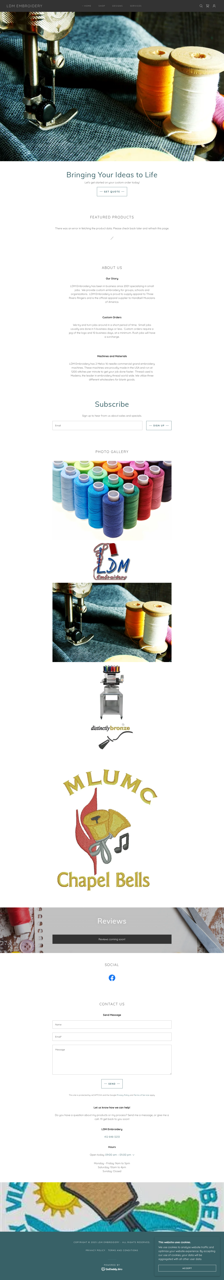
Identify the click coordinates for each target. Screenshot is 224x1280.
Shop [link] (102, 6)
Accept (187, 1268)
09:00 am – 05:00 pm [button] (118, 1154)
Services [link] (136, 6)
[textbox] (97, 425)
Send (112, 1083)
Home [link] (87, 6)
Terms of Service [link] (141, 1095)
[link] (24, 6)
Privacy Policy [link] (123, 1095)
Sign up (158, 425)
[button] (214, 6)
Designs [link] (117, 6)
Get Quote (112, 191)
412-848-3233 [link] (112, 1136)
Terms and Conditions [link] (123, 1250)
